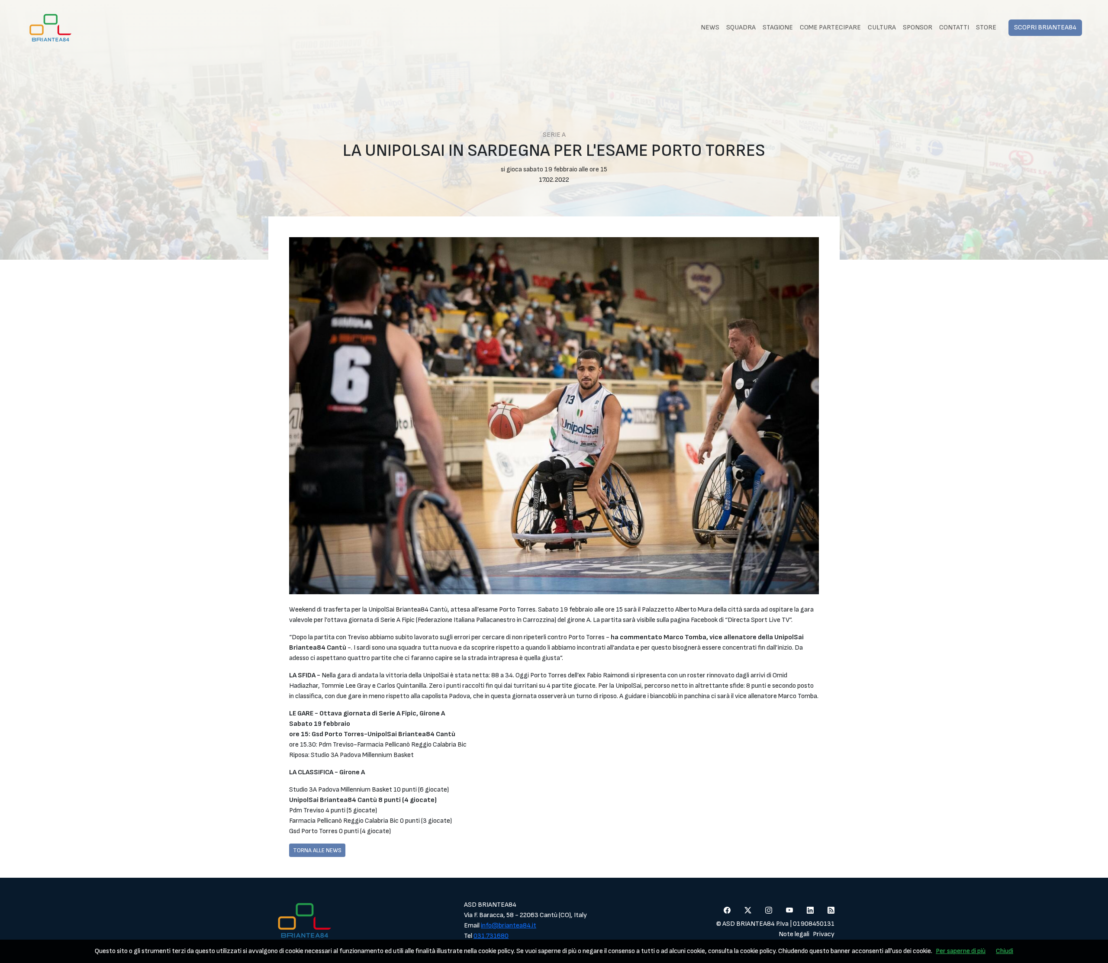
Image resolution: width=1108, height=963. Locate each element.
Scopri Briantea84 (1045, 27)
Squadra (741, 27)
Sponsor (917, 27)
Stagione (778, 27)
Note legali (794, 934)
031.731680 (491, 936)
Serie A (554, 135)
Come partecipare (830, 27)
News (710, 27)
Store (986, 27)
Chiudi (1004, 951)
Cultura (882, 27)
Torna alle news (317, 850)
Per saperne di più (961, 951)
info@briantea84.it (508, 925)
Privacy (823, 934)
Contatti (954, 27)
